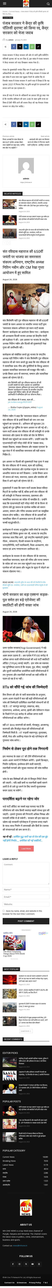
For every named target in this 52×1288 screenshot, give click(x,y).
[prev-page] (4, 243)
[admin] (4, 40)
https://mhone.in (26, 182)
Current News (14, 11)
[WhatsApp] (32, 46)
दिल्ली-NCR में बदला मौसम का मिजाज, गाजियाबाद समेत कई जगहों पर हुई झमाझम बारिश (32, 1136)
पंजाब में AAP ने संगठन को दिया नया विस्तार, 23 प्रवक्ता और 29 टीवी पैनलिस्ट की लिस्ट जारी (33, 1087)
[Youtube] (32, 1264)
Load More (26, 848)
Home (5, 11)
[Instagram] (19, 1264)
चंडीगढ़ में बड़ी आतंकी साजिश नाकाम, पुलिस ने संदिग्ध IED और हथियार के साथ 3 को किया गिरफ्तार (33, 1061)
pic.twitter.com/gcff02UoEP (20, 402)
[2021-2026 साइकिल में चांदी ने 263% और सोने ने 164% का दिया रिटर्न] (10, 994)
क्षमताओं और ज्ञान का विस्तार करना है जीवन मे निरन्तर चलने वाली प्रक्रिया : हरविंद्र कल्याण (38, 142)
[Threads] (39, 1264)
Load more (25, 1031)
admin (10, 40)
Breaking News (8, 208)
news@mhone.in (20, 1245)
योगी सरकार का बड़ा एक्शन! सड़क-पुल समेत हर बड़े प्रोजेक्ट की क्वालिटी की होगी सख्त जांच (26, 599)
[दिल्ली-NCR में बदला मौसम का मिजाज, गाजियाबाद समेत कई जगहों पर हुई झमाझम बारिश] (10, 1137)
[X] (20, 46)
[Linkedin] (26, 46)
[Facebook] (13, 46)
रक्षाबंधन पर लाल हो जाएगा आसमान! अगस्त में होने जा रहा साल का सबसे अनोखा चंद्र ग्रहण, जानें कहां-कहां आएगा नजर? (33, 978)
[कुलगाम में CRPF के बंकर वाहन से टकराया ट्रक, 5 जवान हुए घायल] (10, 1007)
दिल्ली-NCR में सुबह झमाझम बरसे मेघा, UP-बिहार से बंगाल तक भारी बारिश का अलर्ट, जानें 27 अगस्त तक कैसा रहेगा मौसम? (33, 1020)
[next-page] (8, 243)
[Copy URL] (38, 46)
